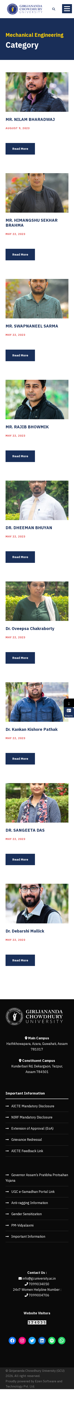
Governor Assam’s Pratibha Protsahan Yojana (37, 1178)
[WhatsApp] (61, 1340)
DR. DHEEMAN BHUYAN (29, 527)
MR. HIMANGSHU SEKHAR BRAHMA (32, 222)
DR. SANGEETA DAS (25, 830)
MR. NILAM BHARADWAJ (30, 119)
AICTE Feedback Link (27, 1151)
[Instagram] (22, 1340)
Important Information (28, 1236)
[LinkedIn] (42, 1340)
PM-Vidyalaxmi (22, 1225)
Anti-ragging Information (29, 1203)
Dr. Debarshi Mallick (25, 931)
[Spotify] (52, 1340)
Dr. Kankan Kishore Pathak (32, 729)
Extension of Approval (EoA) (32, 1128)
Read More (20, 149)
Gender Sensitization (26, 1214)
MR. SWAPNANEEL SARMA (32, 326)
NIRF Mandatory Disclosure (31, 1117)
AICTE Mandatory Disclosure (32, 1106)
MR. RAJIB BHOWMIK (27, 427)
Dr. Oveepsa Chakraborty (30, 628)
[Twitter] (32, 1340)
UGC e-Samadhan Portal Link (33, 1192)
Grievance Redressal (26, 1139)
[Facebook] (12, 1340)
